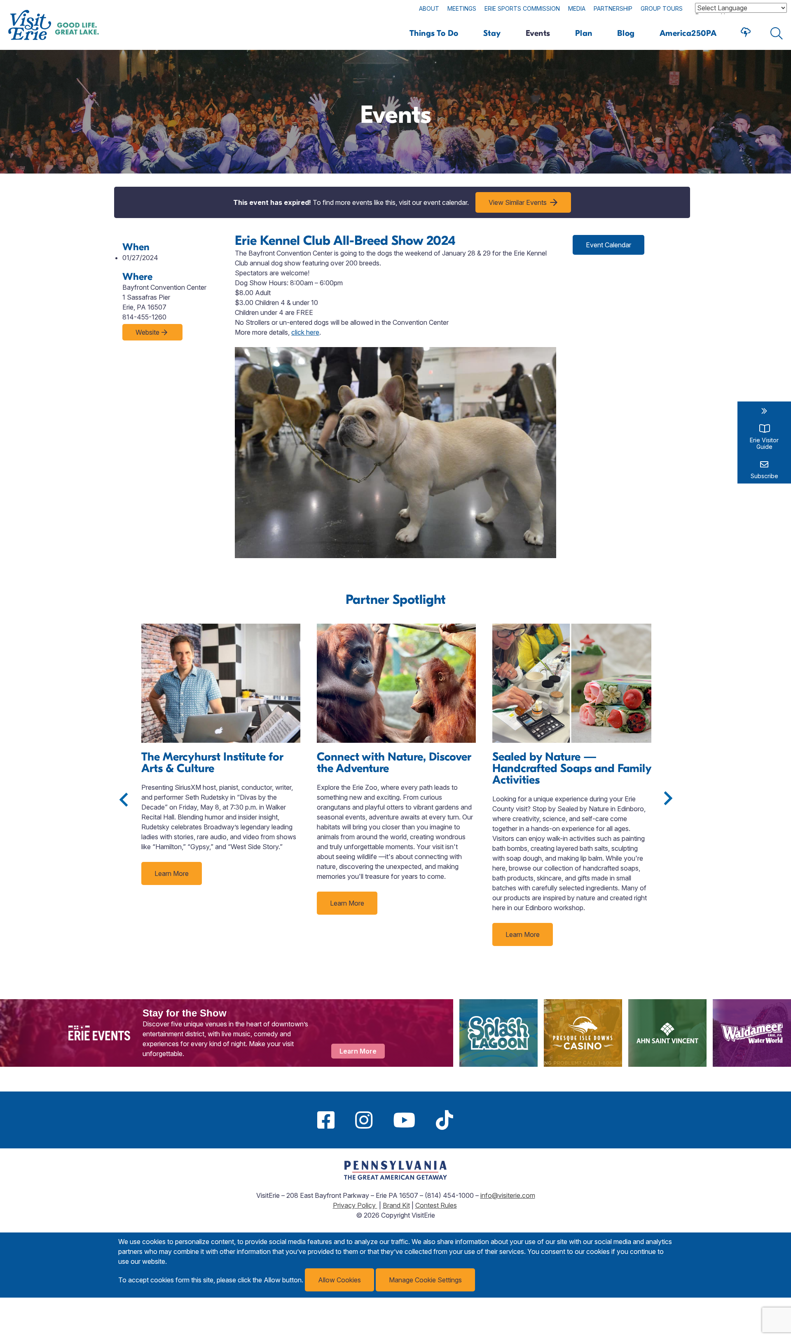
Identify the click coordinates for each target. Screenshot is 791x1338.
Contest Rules (436, 1205)
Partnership (613, 8)
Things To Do (434, 33)
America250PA (688, 33)
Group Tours (662, 8)
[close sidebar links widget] (764, 411)
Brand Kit (396, 1205)
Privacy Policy (355, 1205)
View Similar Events (518, 202)
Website (147, 332)
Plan (583, 33)
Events (538, 33)
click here (305, 332)
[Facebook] (326, 1120)
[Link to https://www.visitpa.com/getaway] (395, 1177)
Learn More (171, 873)
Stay (492, 33)
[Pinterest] (474, 1120)
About (429, 8)
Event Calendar (608, 245)
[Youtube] (404, 1120)
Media (576, 8)
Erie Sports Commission (522, 8)
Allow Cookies (339, 1280)
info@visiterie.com (507, 1195)
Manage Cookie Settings (425, 1280)
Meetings (461, 8)
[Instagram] (364, 1120)
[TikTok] (444, 1120)
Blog (626, 33)
